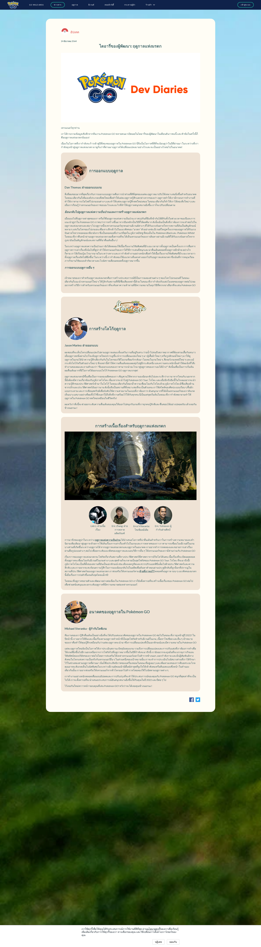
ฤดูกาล (75, 5)
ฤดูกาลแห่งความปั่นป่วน (108, 539)
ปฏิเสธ (158, 942)
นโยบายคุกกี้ (153, 929)
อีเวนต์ (91, 5)
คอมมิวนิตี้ (109, 5)
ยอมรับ (173, 942)
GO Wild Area (36, 5)
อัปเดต (74, 32)
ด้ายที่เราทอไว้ (147, 571)
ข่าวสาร (57, 5)
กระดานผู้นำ (129, 5)
